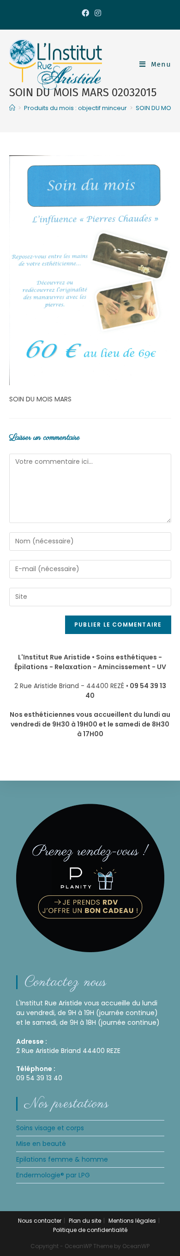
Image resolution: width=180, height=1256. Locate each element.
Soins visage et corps (50, 1128)
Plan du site (85, 1221)
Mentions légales (132, 1221)
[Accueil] (12, 108)
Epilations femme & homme (62, 1159)
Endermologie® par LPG (53, 1175)
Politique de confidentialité (90, 1230)
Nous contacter (39, 1221)
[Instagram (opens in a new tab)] (96, 13)
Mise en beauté (41, 1143)
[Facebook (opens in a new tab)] (85, 13)
